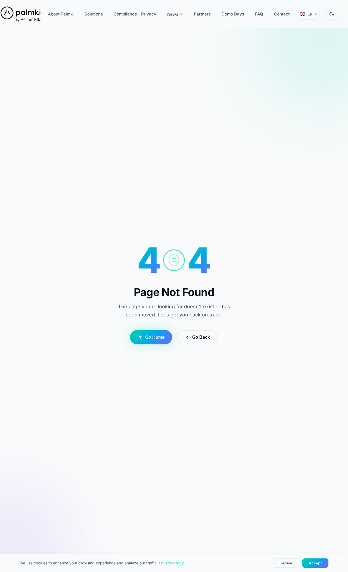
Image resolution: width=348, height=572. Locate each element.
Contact (282, 14)
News (172, 14)
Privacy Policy (171, 563)
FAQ (259, 14)
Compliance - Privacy (135, 14)
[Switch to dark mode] (331, 14)
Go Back (201, 337)
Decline (285, 563)
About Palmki (61, 14)
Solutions (94, 14)
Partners (202, 14)
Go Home (154, 337)
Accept (315, 563)
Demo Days (233, 14)
